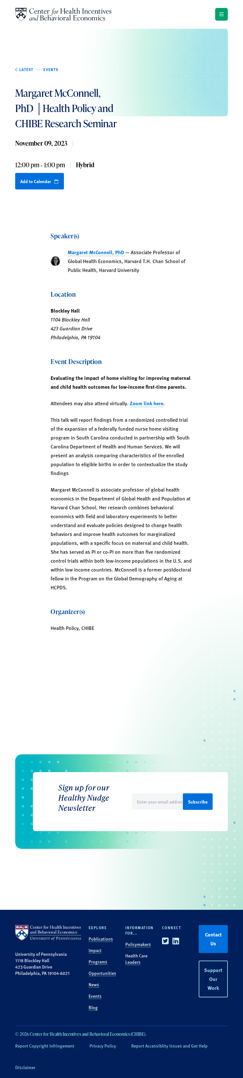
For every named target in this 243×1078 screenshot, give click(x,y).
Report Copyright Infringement (44, 1045)
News (94, 984)
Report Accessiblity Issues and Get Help (169, 1045)
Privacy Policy (103, 1045)
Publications (101, 939)
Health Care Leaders (136, 958)
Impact (95, 950)
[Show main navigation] (221, 14)
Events (95, 996)
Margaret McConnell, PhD (96, 252)
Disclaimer (25, 1067)
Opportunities (102, 973)
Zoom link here (146, 403)
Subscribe (198, 801)
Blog (93, 1007)
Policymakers (138, 944)
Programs (98, 961)
